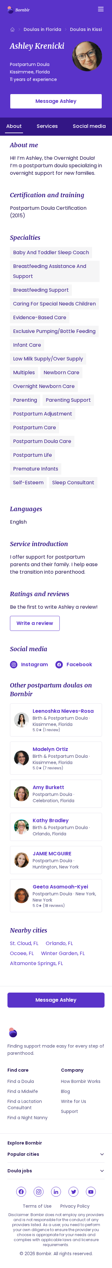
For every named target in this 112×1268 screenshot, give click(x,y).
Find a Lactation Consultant (24, 1104)
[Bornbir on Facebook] (21, 1192)
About (14, 126)
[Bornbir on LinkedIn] (56, 1192)
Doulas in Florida (42, 29)
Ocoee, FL (22, 953)
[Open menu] (101, 9)
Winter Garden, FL (63, 953)
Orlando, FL (59, 943)
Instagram (34, 664)
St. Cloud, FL (24, 943)
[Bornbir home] (18, 10)
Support (69, 1111)
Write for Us (73, 1101)
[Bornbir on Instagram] (39, 1192)
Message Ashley (56, 101)
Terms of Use (37, 1206)
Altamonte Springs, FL (36, 963)
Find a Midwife (22, 1091)
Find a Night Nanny (27, 1118)
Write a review (34, 623)
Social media (89, 126)
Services (47, 126)
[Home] (12, 29)
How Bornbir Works (80, 1081)
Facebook (79, 664)
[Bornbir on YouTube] (91, 1192)
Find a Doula (20, 1081)
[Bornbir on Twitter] (73, 1192)
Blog (65, 1091)
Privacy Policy (75, 1206)
